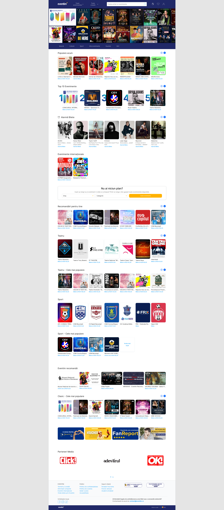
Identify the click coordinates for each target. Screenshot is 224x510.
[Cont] (163, 4)
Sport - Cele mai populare (71, 333)
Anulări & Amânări (107, 491)
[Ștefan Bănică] (152, 17)
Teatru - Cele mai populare (71, 270)
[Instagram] (62, 502)
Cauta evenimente (145, 195)
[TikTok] (66, 502)
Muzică (61, 46)
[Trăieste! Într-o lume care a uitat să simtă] (165, 34)
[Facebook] (59, 502)
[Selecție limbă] (152, 4)
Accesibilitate (84, 493)
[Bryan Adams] (138, 34)
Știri (118, 46)
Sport (82, 46)
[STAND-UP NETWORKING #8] (97, 34)
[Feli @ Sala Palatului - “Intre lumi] (83, 17)
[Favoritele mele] (158, 4)
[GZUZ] (138, 17)
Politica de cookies (86, 489)
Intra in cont (155, 507)
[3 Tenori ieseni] (110, 17)
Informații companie (64, 489)
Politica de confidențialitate (89, 487)
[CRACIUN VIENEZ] (165, 17)
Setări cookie (84, 491)
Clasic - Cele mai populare (71, 396)
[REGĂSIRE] (97, 17)
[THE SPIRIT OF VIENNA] (110, 34)
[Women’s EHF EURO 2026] (83, 34)
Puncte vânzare (107, 489)
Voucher (108, 46)
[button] (92, 26)
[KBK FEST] (69, 34)
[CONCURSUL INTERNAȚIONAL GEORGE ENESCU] (62, 17)
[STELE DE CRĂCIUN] (152, 34)
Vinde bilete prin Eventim (66, 493)
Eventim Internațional (65, 491)
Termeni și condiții (64, 487)
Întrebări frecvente (108, 487)
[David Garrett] (55, 34)
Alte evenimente (94, 46)
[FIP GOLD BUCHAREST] (124, 34)
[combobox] (125, 4)
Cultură (71, 46)
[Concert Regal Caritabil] (124, 17)
